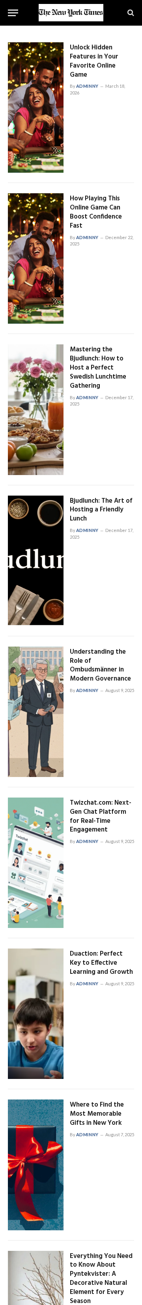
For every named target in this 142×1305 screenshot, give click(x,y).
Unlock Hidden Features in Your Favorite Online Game (94, 61)
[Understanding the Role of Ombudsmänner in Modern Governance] (36, 712)
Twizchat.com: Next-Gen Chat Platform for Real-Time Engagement (100, 816)
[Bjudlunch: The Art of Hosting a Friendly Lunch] (36, 561)
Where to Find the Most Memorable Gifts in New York (97, 1113)
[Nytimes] (71, 12)
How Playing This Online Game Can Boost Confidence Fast (96, 212)
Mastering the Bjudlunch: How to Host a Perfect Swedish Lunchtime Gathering (98, 367)
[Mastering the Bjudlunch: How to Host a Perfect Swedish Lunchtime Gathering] (36, 409)
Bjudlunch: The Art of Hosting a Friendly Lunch (101, 510)
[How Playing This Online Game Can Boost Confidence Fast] (36, 258)
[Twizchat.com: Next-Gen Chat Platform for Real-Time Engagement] (36, 863)
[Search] (130, 13)
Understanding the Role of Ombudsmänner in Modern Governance (100, 666)
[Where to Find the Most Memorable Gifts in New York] (36, 1164)
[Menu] (13, 13)
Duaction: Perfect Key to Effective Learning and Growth (101, 963)
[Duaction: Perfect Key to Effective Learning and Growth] (36, 1014)
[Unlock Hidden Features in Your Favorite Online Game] (36, 107)
